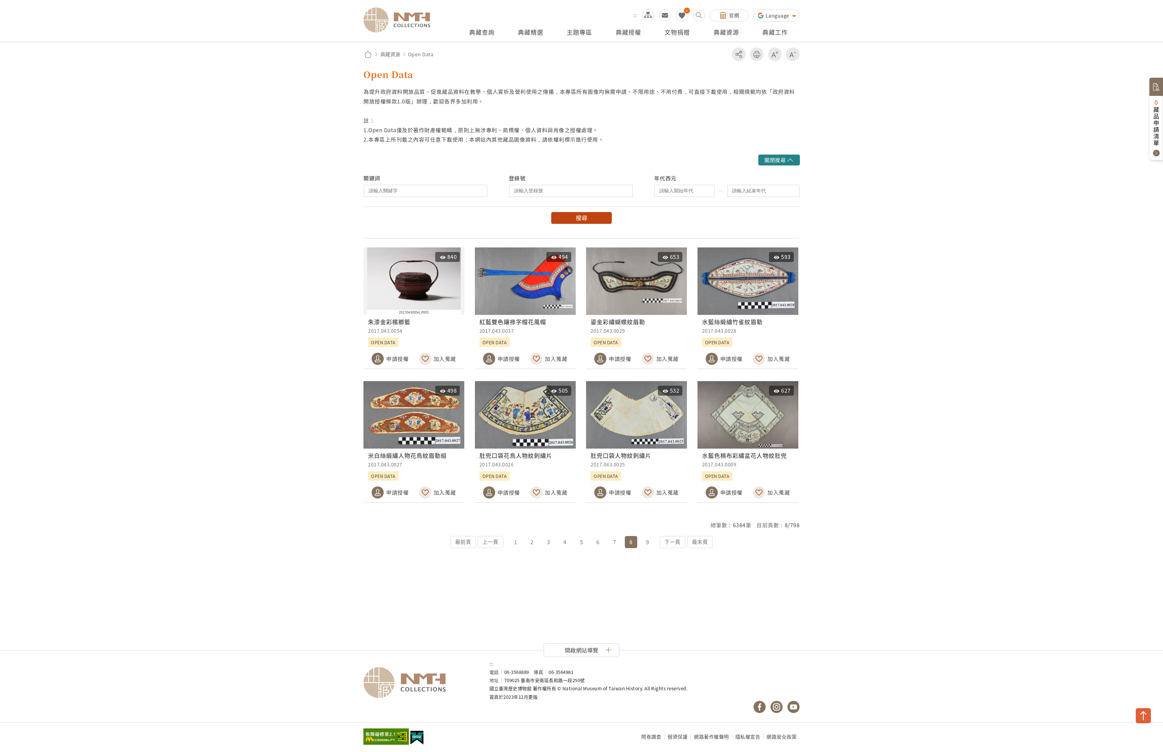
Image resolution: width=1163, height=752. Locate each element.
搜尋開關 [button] (699, 15)
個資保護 (678, 736)
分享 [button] (739, 54)
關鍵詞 (371, 178)
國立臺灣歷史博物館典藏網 (400, 20)
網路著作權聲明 (711, 736)
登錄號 (517, 178)
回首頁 (368, 54)
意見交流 (665, 15)
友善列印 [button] (757, 54)
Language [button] (778, 15)
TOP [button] (1143, 715)
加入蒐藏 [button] (445, 358)
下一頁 (672, 541)
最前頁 (463, 541)
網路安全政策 (782, 736)
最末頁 (700, 541)
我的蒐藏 (682, 15)
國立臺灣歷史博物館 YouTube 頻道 (793, 707)
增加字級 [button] (775, 54)
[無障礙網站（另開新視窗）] (386, 737)
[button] (779, 160)
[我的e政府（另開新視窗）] (416, 738)
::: (635, 15)
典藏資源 (390, 54)
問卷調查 (651, 736)
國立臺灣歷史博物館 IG (776, 707)
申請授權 (397, 358)
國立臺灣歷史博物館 (420, 682)
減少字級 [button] (793, 54)
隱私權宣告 (747, 736)
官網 (734, 15)
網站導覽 (648, 15)
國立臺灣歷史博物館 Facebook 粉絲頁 (760, 707)
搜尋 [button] (582, 218)
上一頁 (490, 541)
